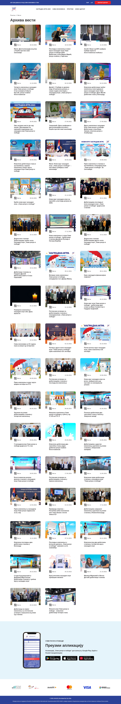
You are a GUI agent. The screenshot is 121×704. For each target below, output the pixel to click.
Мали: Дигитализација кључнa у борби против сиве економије (25, 50)
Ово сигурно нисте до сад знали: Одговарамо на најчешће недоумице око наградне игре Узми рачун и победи (24, 129)
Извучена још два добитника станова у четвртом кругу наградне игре (95, 544)
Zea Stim (69, 698)
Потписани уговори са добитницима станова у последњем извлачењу (58, 381)
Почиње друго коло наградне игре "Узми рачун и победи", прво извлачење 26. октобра (60, 349)
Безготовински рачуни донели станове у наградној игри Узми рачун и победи (24, 479)
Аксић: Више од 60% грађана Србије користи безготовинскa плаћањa (95, 50)
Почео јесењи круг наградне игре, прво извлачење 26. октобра (94, 349)
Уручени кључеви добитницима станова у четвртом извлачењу (23, 414)
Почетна (12, 15)
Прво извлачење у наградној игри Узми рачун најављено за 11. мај (25, 510)
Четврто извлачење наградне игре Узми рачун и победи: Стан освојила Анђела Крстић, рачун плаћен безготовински (25, 90)
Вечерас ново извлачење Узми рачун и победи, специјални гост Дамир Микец (60, 277)
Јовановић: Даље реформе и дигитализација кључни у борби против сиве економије (60, 127)
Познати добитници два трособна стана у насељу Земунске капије (93, 414)
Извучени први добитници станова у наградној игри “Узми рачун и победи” (94, 479)
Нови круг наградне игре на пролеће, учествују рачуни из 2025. (60, 201)
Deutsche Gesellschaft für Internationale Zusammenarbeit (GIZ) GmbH (45, 701)
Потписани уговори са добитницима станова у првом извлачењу (58, 479)
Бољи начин (105, 701)
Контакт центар (103, 2)
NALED (56, 698)
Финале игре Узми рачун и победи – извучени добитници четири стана (59, 610)
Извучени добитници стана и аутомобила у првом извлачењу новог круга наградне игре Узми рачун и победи (25, 167)
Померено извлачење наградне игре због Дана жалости (23, 311)
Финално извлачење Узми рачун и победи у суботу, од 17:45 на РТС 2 (59, 414)
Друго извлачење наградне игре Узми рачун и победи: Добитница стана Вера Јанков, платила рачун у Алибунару (94, 129)
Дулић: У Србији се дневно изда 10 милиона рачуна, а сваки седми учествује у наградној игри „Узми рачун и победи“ (60, 90)
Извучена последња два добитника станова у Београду (23, 544)
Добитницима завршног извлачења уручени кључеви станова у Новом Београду (95, 510)
